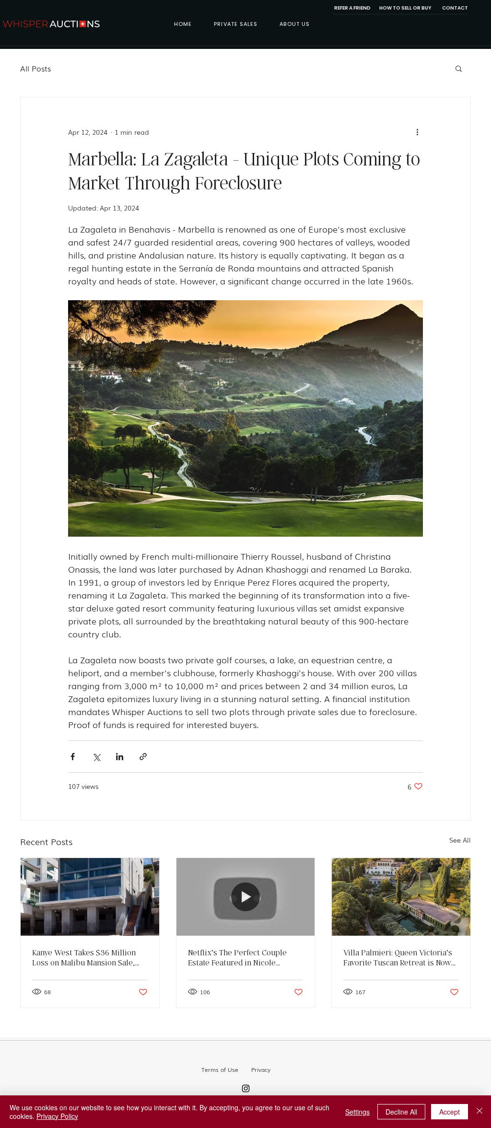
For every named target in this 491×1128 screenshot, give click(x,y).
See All (460, 840)
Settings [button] (357, 1111)
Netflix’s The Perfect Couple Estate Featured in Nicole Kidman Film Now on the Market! (244, 957)
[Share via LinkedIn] (119, 756)
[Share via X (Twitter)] (96, 756)
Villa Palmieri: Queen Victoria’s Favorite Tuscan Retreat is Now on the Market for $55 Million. (397, 957)
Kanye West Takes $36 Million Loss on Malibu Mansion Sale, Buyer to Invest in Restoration (84, 957)
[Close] (479, 1111)
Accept (449, 1111)
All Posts (35, 68)
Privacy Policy (57, 1116)
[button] (458, 68)
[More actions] (417, 132)
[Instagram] (246, 1088)
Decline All (401, 1111)
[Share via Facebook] (72, 756)
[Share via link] (143, 756)
